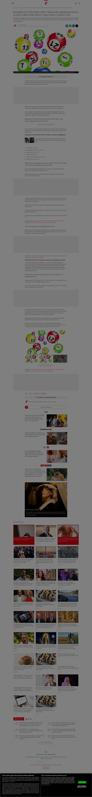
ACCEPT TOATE (82, 782)
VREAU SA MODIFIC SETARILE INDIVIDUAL (81, 786)
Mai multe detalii (11, 781)
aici (30, 789)
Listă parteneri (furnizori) (45, 785)
